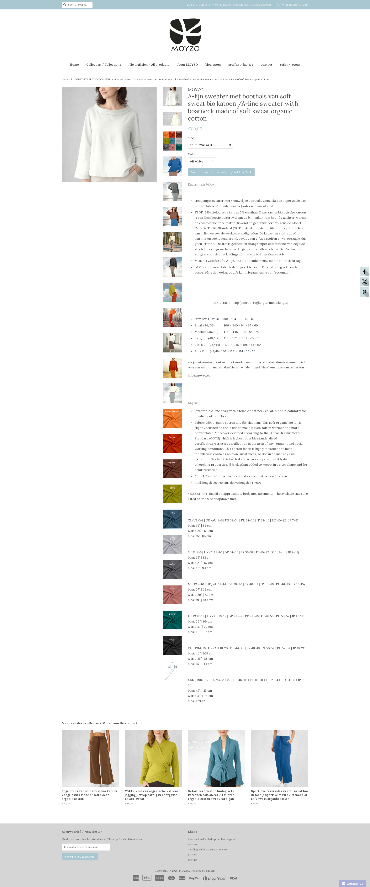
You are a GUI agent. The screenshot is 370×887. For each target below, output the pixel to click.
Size (191, 138)
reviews (192, 844)
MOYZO (184, 870)
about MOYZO (187, 64)
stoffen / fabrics (240, 64)
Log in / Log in (197, 4)
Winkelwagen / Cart (295, 4)
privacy (192, 854)
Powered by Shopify (203, 870)
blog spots (213, 64)
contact (266, 64)
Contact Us (354, 883)
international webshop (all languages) (211, 839)
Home (74, 64)
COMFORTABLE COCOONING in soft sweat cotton (103, 79)
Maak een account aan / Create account (245, 4)
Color (192, 154)
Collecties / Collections (103, 64)
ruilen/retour (290, 64)
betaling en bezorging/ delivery (207, 849)
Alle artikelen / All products (149, 64)
